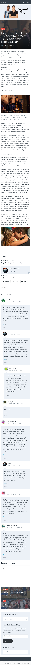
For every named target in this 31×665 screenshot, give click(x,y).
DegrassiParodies (7, 90)
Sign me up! (7, 641)
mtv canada (17, 263)
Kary (5, 45)
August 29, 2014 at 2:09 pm (15, 465)
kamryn (10, 402)
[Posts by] (2, 45)
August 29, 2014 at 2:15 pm (15, 334)
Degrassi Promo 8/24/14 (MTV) (14, 592)
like (19, 56)
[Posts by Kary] (5, 271)
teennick (24, 263)
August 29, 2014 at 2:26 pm (16, 370)
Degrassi (3, 29)
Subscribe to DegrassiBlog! (11, 625)
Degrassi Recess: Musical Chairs (14, 604)
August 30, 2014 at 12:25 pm (14, 494)
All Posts (13, 271)
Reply (4, 327)
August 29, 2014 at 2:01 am (14, 423)
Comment (24, 580)
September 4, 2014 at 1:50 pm (14, 527)
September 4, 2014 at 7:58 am (16, 403)
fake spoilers (9, 56)
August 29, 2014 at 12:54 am (14, 301)
